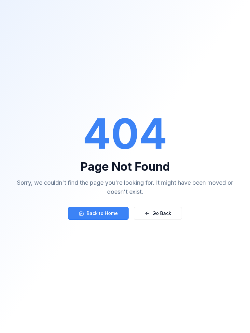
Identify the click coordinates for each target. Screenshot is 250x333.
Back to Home (102, 213)
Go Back (161, 213)
